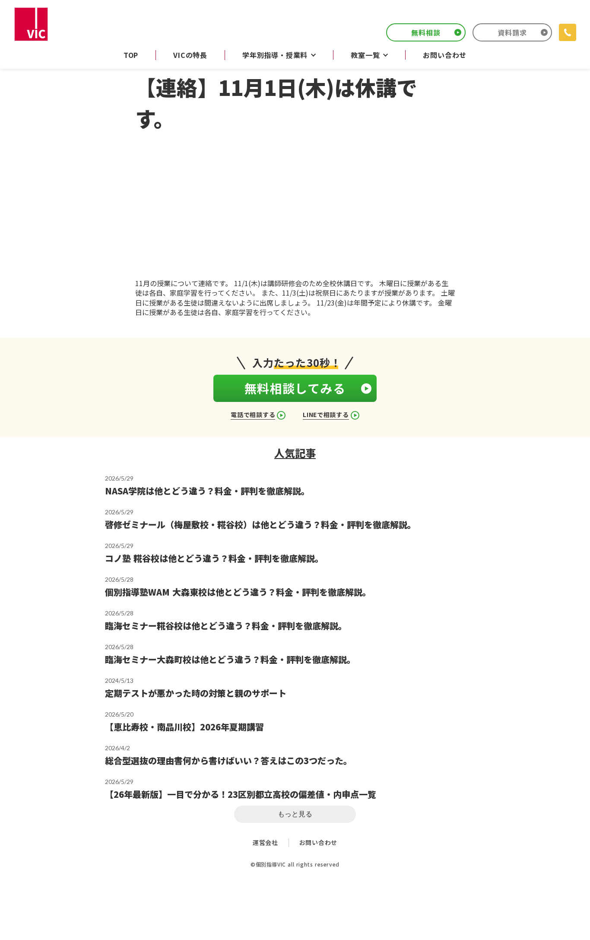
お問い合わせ (318, 842)
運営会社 (265, 842)
